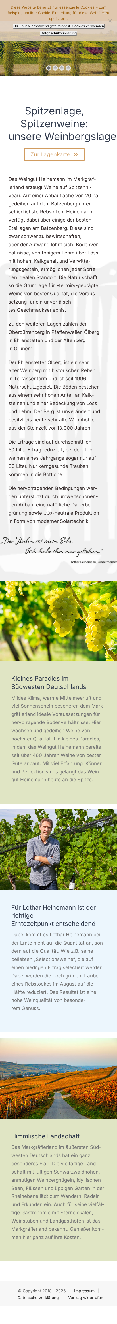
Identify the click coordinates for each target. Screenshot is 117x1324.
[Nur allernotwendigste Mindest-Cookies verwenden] (110, 21)
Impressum (84, 1290)
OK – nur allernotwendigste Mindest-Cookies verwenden (58, 26)
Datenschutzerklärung (39, 1297)
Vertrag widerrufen (85, 1297)
